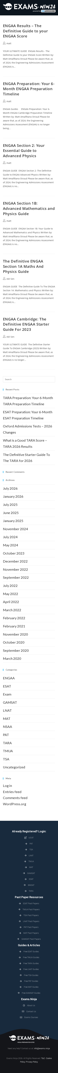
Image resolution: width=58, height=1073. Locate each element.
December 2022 (15, 561)
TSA (6, 759)
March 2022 (12, 610)
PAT (6, 735)
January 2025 (13, 521)
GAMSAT (10, 702)
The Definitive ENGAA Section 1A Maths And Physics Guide (23, 266)
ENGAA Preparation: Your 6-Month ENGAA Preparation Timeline (29, 88)
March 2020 (12, 658)
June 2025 (11, 513)
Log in (7, 785)
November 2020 (15, 634)
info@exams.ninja (42, 1048)
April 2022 (11, 602)
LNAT (7, 710)
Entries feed (12, 792)
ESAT (7, 686)
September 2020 (16, 650)
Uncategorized (14, 767)
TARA (7, 743)
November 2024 (15, 529)
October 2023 (13, 553)
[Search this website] (29, 379)
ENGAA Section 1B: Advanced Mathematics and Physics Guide (29, 208)
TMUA (8, 751)
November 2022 (15, 569)
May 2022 (10, 594)
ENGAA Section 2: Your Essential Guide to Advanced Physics (24, 150)
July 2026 (10, 488)
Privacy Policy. (32, 1062)
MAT (6, 718)
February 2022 (14, 618)
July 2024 (10, 537)
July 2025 (10, 504)
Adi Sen (10, 278)
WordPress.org (14, 804)
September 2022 (16, 577)
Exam (7, 694)
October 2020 (13, 642)
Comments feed (15, 798)
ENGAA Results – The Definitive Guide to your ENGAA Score (25, 31)
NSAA (7, 726)
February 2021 (14, 626)
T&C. (43, 1058)
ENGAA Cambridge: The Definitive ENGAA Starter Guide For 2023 (26, 324)
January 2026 (13, 496)
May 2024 (10, 545)
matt (8, 43)
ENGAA (9, 678)
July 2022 (10, 585)
